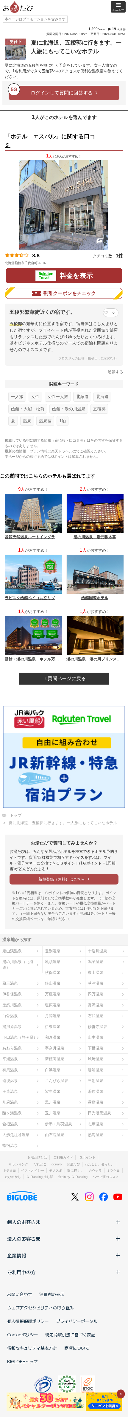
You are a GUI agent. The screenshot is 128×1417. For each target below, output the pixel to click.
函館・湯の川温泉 (68, 408)
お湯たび (73, 1164)
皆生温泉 (52, 1091)
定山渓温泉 (12, 951)
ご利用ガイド (63, 1157)
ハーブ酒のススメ (106, 1177)
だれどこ (39, 1164)
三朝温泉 (95, 1080)
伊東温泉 (52, 1026)
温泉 (27, 420)
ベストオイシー (32, 1170)
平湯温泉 (10, 1059)
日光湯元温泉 (99, 1113)
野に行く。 (75, 1170)
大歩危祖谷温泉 (15, 1135)
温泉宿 (45, 420)
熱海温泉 (95, 1135)
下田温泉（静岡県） (19, 1037)
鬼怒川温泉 (12, 1005)
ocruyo (56, 1164)
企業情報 (16, 1255)
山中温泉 (95, 1037)
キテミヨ (9, 1170)
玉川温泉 (52, 1113)
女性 (35, 396)
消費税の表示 (51, 1294)
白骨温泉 (10, 1016)
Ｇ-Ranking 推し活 (39, 1177)
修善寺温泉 (97, 1026)
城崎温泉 (95, 1059)
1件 (119, 255)
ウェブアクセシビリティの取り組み (40, 1308)
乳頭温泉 (52, 962)
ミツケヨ (113, 1170)
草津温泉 (95, 983)
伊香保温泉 (12, 994)
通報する (115, 372)
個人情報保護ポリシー (28, 1321)
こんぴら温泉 (56, 1080)
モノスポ (55, 1170)
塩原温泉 (52, 1005)
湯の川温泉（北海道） (17, 965)
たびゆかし (13, 1177)
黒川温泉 (52, 1102)
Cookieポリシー (22, 1335)
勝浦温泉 (95, 1070)
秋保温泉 (52, 972)
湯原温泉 (95, 1091)
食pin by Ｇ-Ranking (73, 1177)
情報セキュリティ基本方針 (32, 1348)
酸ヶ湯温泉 (12, 1113)
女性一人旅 (57, 396)
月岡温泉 (52, 1016)
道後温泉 (10, 1080)
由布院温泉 (54, 1135)
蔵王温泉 (10, 983)
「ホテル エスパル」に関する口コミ (50, 140)
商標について (76, 1348)
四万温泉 (95, 994)
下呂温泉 (95, 1048)
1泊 (62, 420)
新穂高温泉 (54, 1059)
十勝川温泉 (97, 951)
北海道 (82, 396)
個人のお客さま (23, 1221)
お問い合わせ (19, 1294)
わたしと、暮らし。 (99, 1164)
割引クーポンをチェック (69, 293)
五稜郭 (99, 408)
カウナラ (95, 1170)
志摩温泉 (95, 1124)
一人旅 (17, 396)
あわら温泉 (12, 1048)
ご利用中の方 (21, 1272)
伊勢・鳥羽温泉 (58, 1124)
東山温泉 (95, 972)
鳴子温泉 (95, 962)
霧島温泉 (95, 1102)
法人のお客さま (23, 1238)
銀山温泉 (52, 983)
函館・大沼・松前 (27, 408)
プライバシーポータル (77, 1321)
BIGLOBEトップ (22, 1361)
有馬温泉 (10, 1070)
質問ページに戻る (66, 678)
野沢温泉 (95, 1005)
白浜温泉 (52, 1070)
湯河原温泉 (12, 1026)
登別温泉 (52, 951)
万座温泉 (52, 994)
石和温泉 (95, 1016)
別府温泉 (10, 1102)
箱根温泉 (10, 1124)
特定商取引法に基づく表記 (70, 1335)
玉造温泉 (10, 1091)
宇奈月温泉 (54, 1048)
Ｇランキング (18, 1164)
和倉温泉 (52, 1037)
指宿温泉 (10, 1145)
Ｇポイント (87, 1157)
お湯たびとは (37, 1157)
